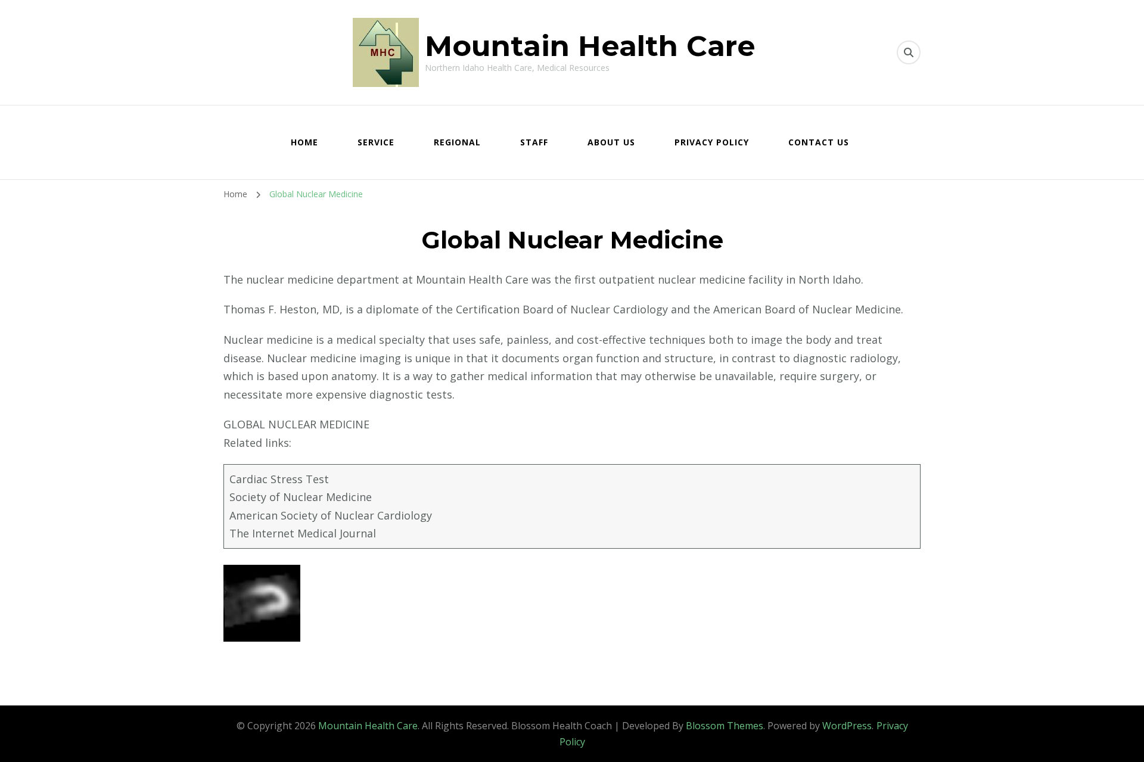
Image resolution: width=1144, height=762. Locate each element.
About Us (611, 142)
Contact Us (818, 142)
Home (304, 142)
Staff (534, 142)
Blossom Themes (724, 725)
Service (376, 142)
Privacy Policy (711, 142)
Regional (457, 142)
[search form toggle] (909, 52)
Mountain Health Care (590, 46)
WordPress (847, 725)
